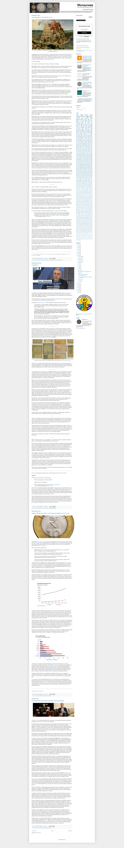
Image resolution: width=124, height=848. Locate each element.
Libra (81, 206)
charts (91, 129)
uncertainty (90, 159)
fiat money (42, 508)
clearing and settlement (87, 124)
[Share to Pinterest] (55, 258)
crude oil (77, 164)
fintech (78, 119)
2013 (78, 289)
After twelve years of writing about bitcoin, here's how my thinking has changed (87, 57)
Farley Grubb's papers (62, 473)
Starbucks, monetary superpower (86, 91)
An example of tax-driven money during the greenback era (86, 65)
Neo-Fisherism (82, 221)
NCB (89, 158)
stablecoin (85, 119)
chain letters (87, 179)
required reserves (79, 216)
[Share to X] (52, 258)
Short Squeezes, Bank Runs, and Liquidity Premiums (86, 74)
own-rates (79, 181)
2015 (78, 286)
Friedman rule (78, 197)
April (79, 268)
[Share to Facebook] (53, 258)
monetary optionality (79, 229)
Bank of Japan (88, 170)
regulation (85, 135)
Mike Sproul (90, 146)
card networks (79, 179)
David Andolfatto (88, 151)
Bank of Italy (89, 232)
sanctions (85, 129)
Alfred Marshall (88, 194)
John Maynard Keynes (82, 146)
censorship (79, 168)
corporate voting (80, 211)
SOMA (91, 207)
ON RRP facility (88, 221)
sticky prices (78, 141)
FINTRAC (85, 234)
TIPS (90, 172)
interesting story (41, 541)
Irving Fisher (88, 160)
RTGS (87, 182)
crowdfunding (86, 211)
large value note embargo (84, 184)
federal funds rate (79, 173)
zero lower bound (86, 125)
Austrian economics (85, 195)
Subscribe (84, 32)
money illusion (83, 192)
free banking (83, 157)
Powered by (81, 36)
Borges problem (44, 207)
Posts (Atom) (38, 832)
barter (83, 178)
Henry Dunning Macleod (86, 197)
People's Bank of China (85, 207)
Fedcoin (91, 145)
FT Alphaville (89, 196)
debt (83, 168)
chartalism (38, 508)
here (40, 426)
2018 (78, 255)
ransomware (79, 193)
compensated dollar (83, 210)
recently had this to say (41, 302)
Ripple (82, 155)
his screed (68, 772)
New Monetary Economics (87, 235)
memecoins (78, 192)
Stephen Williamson (87, 143)
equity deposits (86, 190)
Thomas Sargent (78, 223)
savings (81, 204)
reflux (88, 169)
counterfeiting (78, 180)
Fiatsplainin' (35, 265)
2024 (78, 246)
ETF (90, 164)
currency (87, 183)
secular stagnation (79, 217)
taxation (82, 170)
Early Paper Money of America (66, 360)
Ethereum (87, 128)
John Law (81, 235)
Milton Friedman (83, 158)
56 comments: (45, 258)
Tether (85, 131)
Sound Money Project (86, 50)
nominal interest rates (83, 132)
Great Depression (79, 171)
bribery (90, 209)
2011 (78, 292)
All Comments (80, 109)
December (80, 256)
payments (78, 129)
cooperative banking (84, 224)
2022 (78, 249)
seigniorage (46, 827)
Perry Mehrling (78, 172)
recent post (36, 720)
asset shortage (84, 209)
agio (91, 236)
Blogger (64, 839)
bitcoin (36, 508)
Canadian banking (87, 148)
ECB (89, 126)
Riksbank (83, 165)
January (79, 281)
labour (77, 228)
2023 (78, 247)
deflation (77, 157)
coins (37, 695)
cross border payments (80, 156)
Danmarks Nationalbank (81, 182)
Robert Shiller (85, 172)
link (79, 42)
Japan (77, 206)
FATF (84, 219)
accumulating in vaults (52, 666)
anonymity (36, 827)
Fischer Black (82, 205)
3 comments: (45, 826)
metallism (90, 184)
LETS (87, 220)
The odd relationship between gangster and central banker (48, 700)
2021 (78, 250)
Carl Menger (83, 177)
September (80, 261)
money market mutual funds (87, 180)
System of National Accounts (87, 186)
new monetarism (89, 192)
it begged (39, 563)
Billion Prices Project (89, 181)
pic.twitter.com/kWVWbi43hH (63, 215)
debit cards (89, 156)
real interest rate (86, 185)
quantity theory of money (81, 169)
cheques (77, 210)
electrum (91, 211)
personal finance (79, 154)
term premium (90, 230)
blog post (53, 300)
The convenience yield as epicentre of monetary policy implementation (87, 83)
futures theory (80, 203)
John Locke (83, 220)
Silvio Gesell (78, 183)
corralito (90, 224)
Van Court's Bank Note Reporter (83, 208)
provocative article (36, 778)
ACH (83, 181)
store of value (85, 145)
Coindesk (77, 51)
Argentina (77, 195)
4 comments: (45, 694)
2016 (78, 284)
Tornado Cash (81, 147)
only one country (53, 201)
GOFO (88, 219)
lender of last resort (86, 153)
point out (61, 673)
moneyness (78, 127)
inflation (88, 120)
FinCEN (87, 177)
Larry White (78, 161)
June (79, 265)
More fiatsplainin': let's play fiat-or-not (42, 17)
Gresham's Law (86, 133)
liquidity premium (80, 121)
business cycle (88, 178)
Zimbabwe (90, 161)
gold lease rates (88, 191)
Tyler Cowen (84, 161)
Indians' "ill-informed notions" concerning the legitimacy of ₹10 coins (50, 513)
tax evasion (50, 827)
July (79, 264)
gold (79, 125)
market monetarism (83, 159)
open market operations (48, 508)
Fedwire (82, 140)
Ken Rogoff (42, 827)
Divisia (87, 218)
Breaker (90, 50)
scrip (84, 204)
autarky (90, 223)
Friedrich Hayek (88, 205)
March (79, 270)
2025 (78, 244)
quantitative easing (86, 142)
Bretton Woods (86, 233)
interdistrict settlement (88, 173)
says (40, 179)
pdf (34, 621)
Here (34, 444)
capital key (78, 224)
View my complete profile (80, 328)
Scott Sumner (84, 136)
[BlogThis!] (51, 258)
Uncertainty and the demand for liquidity (85, 98)
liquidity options (85, 166)
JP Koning (85, 319)
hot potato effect (88, 168)
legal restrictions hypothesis (86, 228)
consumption (90, 210)
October (79, 259)
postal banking (86, 229)
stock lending (85, 217)
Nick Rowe (87, 122)
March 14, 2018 (47, 216)
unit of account (81, 120)
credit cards (85, 139)
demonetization (79, 134)
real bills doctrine (87, 203)
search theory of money (87, 216)
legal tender (80, 151)
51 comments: (45, 506)
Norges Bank (78, 236)
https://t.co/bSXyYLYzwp (52, 215)
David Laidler (84, 196)
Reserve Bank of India (47, 695)
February (80, 279)
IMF (80, 186)
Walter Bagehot (85, 223)
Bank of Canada (80, 126)
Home (52, 830)
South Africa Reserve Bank (86, 236)
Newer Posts (34, 830)
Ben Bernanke (78, 233)
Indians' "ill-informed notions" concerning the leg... (83, 275)
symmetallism (84, 230)
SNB (77, 159)
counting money (79, 190)
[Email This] (50, 258)
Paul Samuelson (82, 198)
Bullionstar (82, 51)
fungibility (90, 131)
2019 (78, 253)
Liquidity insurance (87, 171)
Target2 (79, 131)
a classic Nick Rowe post (48, 59)
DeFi (85, 154)
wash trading (87, 231)
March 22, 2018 (50, 485)
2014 (78, 287)
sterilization (84, 193)
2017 (78, 283)
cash (35, 695)
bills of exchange (88, 155)
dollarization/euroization (86, 144)
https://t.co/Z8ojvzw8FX (55, 484)
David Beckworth (84, 164)
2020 (78, 252)
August (79, 262)
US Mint (83, 183)
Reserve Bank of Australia (80, 222)
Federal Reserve (41, 695)
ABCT (83, 218)
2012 (78, 290)
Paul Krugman (54, 508)
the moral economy (80, 231)
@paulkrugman (48, 484)
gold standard (78, 145)
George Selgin (78, 143)
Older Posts (70, 830)
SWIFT (86, 167)
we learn (44, 566)
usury (80, 218)
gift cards (82, 191)
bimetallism (90, 167)
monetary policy (79, 185)
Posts (79, 107)
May (79, 267)
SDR (90, 182)
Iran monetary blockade (81, 152)
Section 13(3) (89, 222)
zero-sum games (81, 160)
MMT (82, 167)
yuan (85, 232)
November (80, 258)
